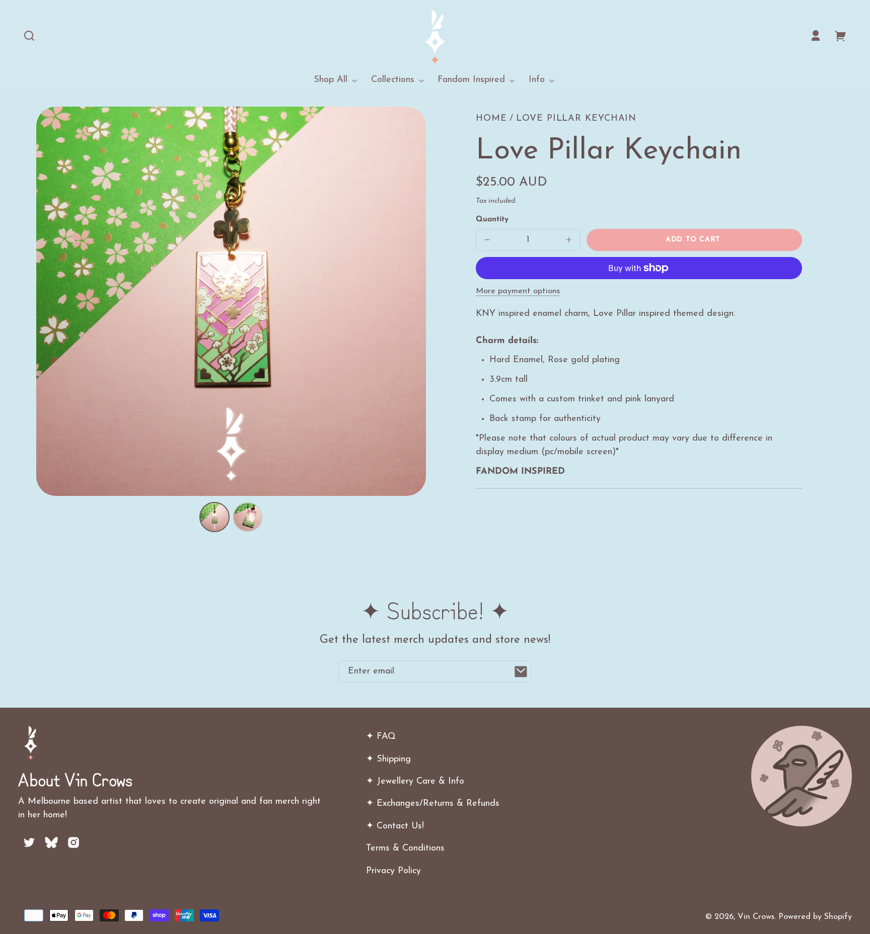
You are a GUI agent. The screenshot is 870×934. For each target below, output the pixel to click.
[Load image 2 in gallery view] (248, 517)
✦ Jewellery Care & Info (415, 781)
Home (491, 118)
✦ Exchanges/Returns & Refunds (432, 803)
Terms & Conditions (405, 848)
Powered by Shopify (815, 917)
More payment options (518, 291)
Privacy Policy (393, 871)
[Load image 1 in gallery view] (214, 517)
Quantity (492, 219)
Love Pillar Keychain (576, 118)
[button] (29, 36)
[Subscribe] (521, 671)
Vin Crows (756, 917)
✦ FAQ (381, 736)
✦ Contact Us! (395, 826)
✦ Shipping (388, 759)
